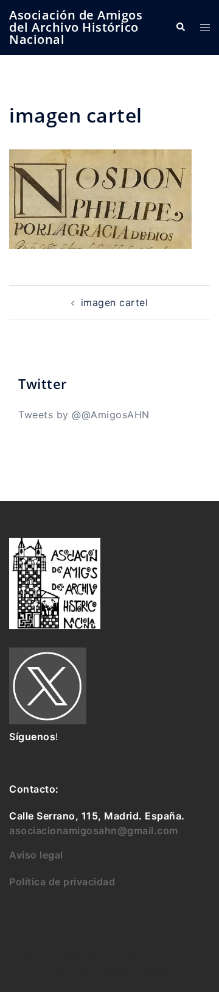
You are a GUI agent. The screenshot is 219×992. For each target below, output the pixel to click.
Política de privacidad (62, 882)
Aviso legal (36, 855)
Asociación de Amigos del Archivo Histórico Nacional (75, 27)
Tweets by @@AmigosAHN (84, 415)
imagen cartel (114, 302)
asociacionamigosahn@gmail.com (93, 830)
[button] (180, 27)
